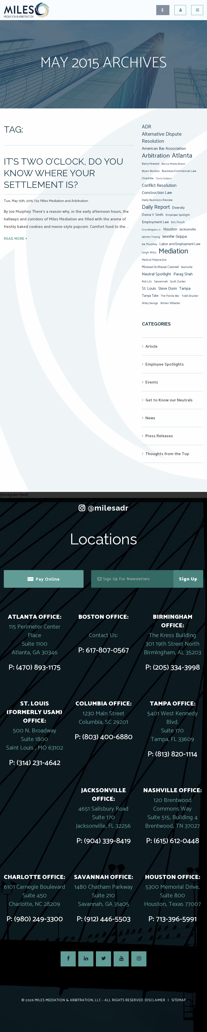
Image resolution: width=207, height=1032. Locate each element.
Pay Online (48, 579)
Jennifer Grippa (174, 236)
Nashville (187, 267)
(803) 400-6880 (107, 737)
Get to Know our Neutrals (169, 400)
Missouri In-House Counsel (160, 267)
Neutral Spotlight (156, 274)
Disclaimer (155, 1000)
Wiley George (150, 303)
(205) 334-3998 (176, 667)
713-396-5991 (176, 919)
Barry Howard (150, 163)
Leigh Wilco (149, 252)
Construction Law (157, 192)
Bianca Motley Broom (173, 164)
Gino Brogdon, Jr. (151, 229)
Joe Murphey (149, 244)
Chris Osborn (164, 178)
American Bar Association (164, 148)
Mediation (173, 251)
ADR (146, 127)
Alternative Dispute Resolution (162, 138)
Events (151, 382)
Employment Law (155, 222)
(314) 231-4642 (38, 763)
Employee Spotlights (164, 364)
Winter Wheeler (170, 303)
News (150, 418)
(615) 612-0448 (176, 841)
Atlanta (182, 155)
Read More (14, 239)
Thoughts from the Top (167, 454)
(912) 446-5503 (107, 919)
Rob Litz (147, 281)
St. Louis (149, 288)
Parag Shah (183, 274)
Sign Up (188, 579)
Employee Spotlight (178, 215)
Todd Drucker (190, 295)
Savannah (161, 281)
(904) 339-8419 (107, 841)
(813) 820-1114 (176, 754)
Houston (170, 229)
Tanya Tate (150, 296)
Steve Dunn (167, 288)
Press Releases (159, 436)
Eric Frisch (178, 222)
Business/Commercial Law (179, 171)
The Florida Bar (170, 296)
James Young (151, 237)
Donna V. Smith (152, 215)
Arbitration (156, 155)
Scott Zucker (178, 281)
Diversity (178, 208)
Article (151, 346)
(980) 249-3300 (38, 919)
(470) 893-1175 (38, 667)
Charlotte (148, 178)
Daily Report (156, 207)
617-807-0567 (107, 650)
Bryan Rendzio (151, 171)
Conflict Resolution (159, 185)
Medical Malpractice (154, 260)
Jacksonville (187, 229)
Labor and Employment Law (180, 244)
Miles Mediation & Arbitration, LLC (68, 1000)
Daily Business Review (157, 200)
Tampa (185, 288)
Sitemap (178, 1000)
